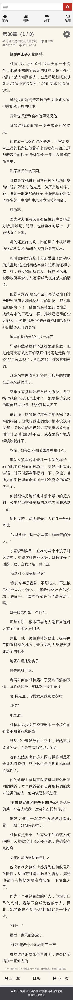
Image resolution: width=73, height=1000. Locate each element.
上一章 (14, 978)
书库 (26, 20)
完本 (47, 20)
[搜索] (67, 7)
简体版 (31, 995)
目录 (36, 978)
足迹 (68, 20)
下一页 (63, 978)
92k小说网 (19, 991)
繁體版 (41, 995)
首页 (5, 20)
